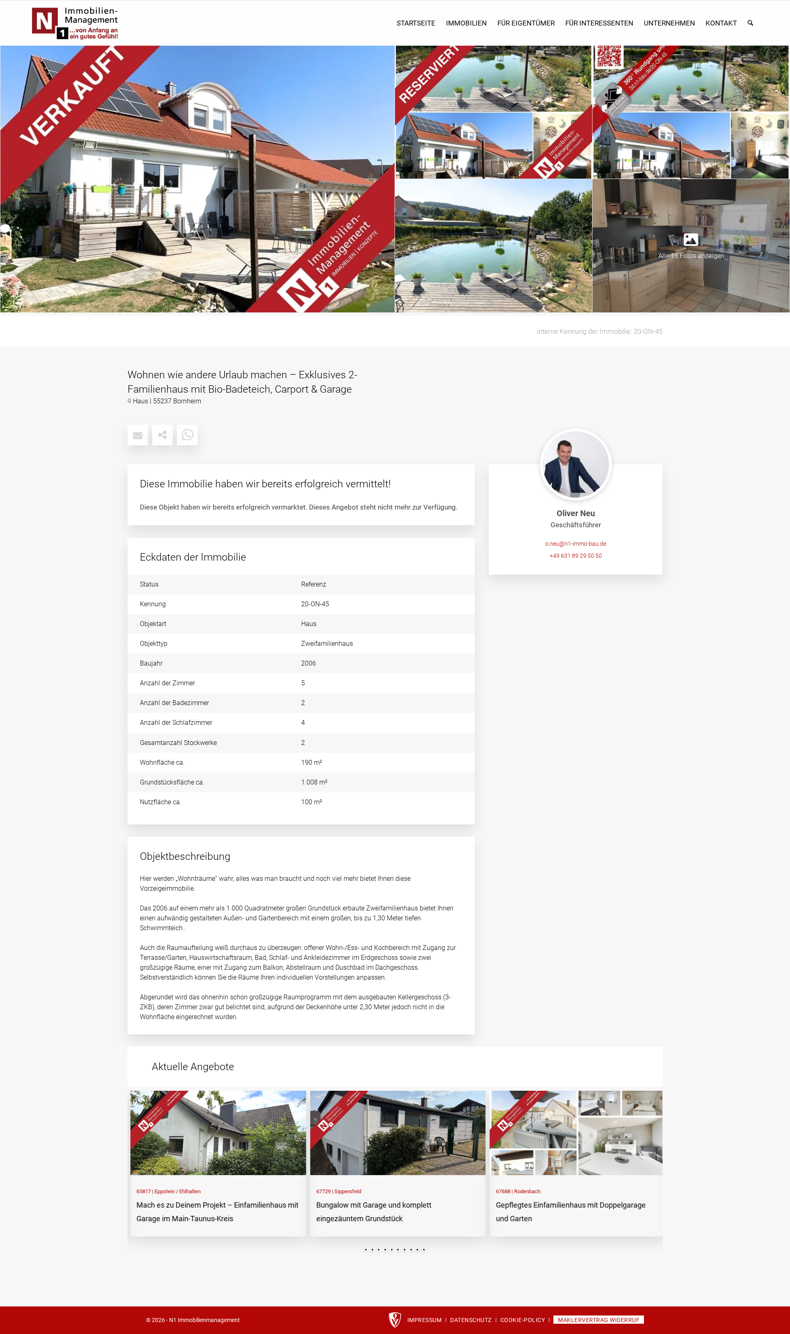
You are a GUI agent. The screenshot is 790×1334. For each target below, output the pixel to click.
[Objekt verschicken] (138, 435)
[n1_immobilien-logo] (116, 23)
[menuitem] (416, 23)
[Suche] (750, 23)
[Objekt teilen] (162, 435)
